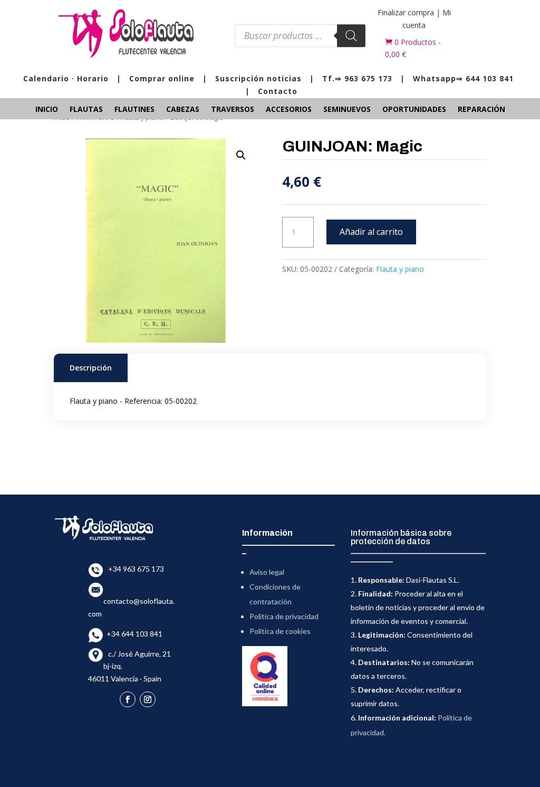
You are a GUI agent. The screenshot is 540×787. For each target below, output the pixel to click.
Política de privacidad (284, 616)
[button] (241, 155)
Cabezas (182, 110)
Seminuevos (347, 110)
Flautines (134, 110)
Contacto (277, 91)
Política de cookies (280, 631)
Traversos (232, 110)
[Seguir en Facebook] (128, 699)
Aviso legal (266, 571)
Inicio (46, 110)
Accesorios (289, 110)
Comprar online (162, 78)
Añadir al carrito (371, 232)
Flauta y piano (400, 269)
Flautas (86, 110)
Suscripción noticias (258, 78)
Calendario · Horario (66, 78)
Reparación (481, 110)
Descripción (91, 368)
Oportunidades (414, 110)
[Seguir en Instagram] (148, 699)
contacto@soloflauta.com (131, 601)
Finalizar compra (406, 12)
